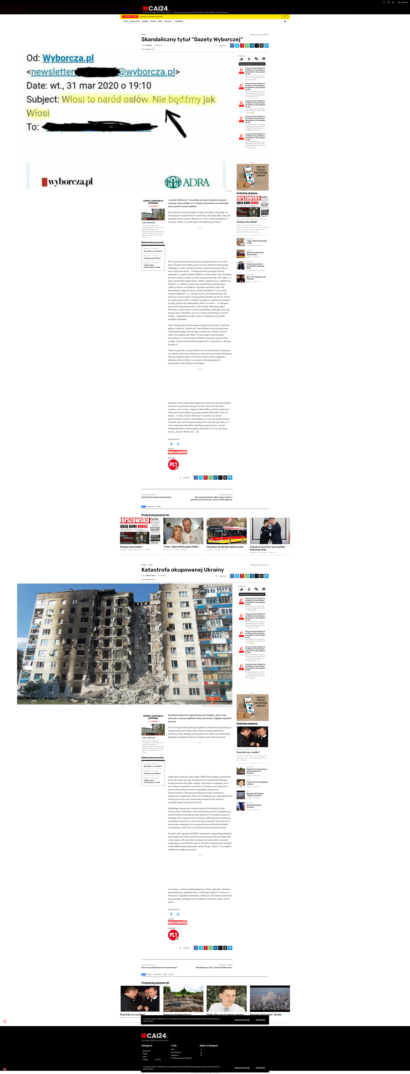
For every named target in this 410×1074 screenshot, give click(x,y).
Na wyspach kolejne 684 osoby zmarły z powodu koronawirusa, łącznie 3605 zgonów (211, 498)
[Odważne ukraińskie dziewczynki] (241, 254)
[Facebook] (384, 2)
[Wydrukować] (261, 45)
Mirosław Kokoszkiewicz (251, 219)
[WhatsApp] (247, 45)
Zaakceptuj (260, 1068)
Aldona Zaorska (251, 270)
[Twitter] (393, 2)
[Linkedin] (252, 45)
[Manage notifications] (4, 1069)
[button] (285, 21)
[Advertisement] (200, 243)
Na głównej (147, 248)
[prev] (283, 16)
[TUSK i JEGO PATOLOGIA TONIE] (241, 242)
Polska (143, 34)
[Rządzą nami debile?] (253, 206)
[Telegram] (266, 45)
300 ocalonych (148, 222)
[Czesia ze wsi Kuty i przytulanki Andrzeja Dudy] (241, 265)
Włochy (159, 506)
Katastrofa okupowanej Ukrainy (156, 497)
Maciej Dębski (250, 245)
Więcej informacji (242, 1068)
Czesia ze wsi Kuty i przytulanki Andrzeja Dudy (255, 266)
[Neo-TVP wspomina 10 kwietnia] (241, 278)
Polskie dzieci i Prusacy (148, 17)
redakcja (149, 45)
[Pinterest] (242, 45)
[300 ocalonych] (153, 214)
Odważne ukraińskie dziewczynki (255, 253)
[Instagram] (388, 2)
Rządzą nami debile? (152, 258)
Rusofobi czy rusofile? (153, 251)
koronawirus (150, 506)
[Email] (257, 45)
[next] (286, 16)
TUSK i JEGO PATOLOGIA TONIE (152, 266)
